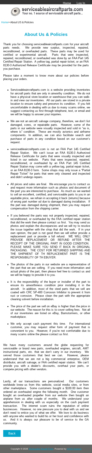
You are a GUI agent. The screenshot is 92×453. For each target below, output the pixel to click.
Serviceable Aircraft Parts (41, 449)
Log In (81, 3)
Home (67, 3)
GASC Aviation (74, 449)
